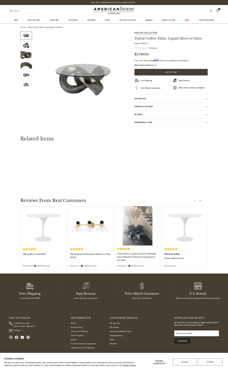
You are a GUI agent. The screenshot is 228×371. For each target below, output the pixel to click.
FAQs (112, 339)
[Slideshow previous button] (195, 202)
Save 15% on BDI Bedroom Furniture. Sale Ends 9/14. (113, 2)
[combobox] (25, 11)
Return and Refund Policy (121, 331)
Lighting (91, 20)
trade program (206, 20)
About (73, 323)
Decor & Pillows (128, 20)
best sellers (34, 20)
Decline (210, 361)
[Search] (11, 11)
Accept (184, 361)
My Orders (114, 327)
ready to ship (168, 20)
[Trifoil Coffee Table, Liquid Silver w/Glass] (35, 165)
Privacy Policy (129, 365)
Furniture (54, 20)
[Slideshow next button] (200, 202)
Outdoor (73, 20)
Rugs (107, 20)
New (16, 20)
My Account (115, 323)
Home (22, 27)
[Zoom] (83, 79)
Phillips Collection (145, 32)
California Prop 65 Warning (82, 348)
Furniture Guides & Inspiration (84, 343)
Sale (187, 20)
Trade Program (77, 335)
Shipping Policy (116, 335)
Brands (149, 20)
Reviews (113, 343)
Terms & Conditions (79, 331)
